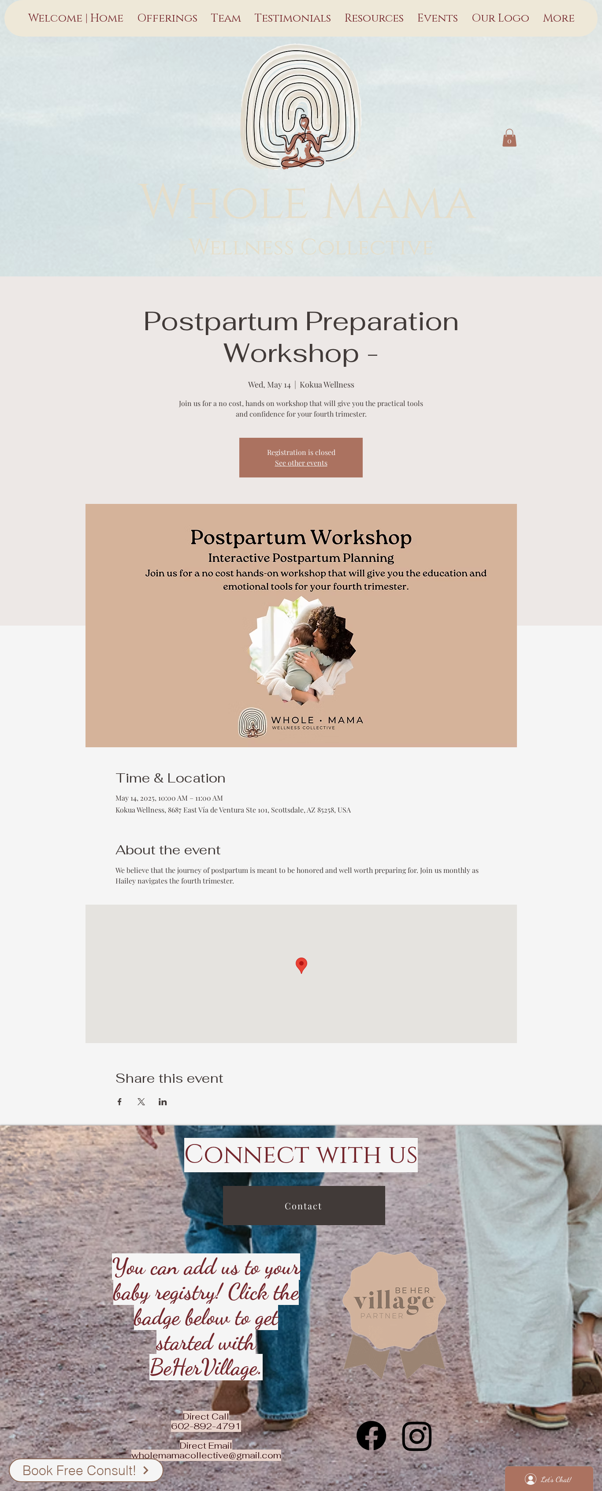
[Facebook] (371, 1435)
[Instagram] (417, 1435)
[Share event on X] (141, 1101)
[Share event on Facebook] (119, 1101)
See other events (301, 462)
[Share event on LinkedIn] (163, 1101)
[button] (509, 138)
